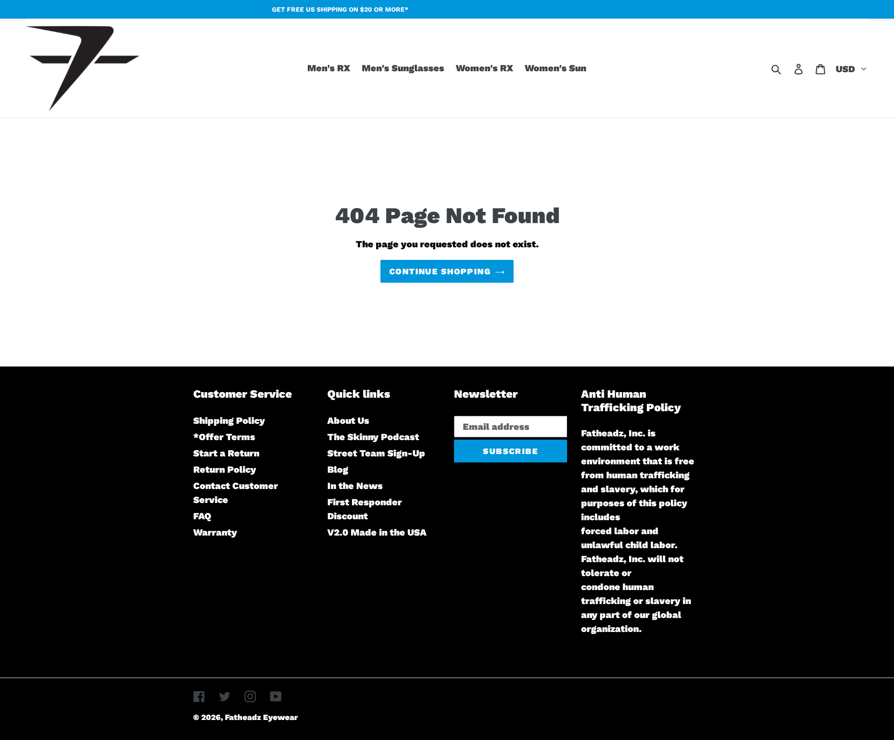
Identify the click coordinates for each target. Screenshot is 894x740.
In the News (355, 485)
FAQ (202, 516)
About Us (348, 420)
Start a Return (226, 453)
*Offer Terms (224, 436)
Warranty (215, 532)
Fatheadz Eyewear (261, 717)
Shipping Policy (229, 420)
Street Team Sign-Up (376, 453)
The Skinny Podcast (373, 436)
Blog (337, 469)
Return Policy (224, 469)
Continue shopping (440, 271)
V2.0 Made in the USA (377, 532)
